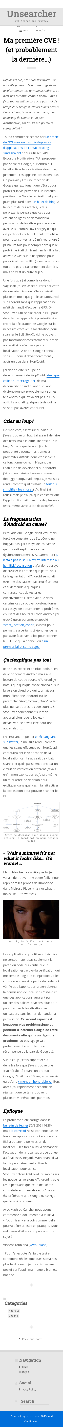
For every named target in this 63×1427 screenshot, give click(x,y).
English (23, 1366)
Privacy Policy (27, 1389)
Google (40, 30)
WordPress (31, 1421)
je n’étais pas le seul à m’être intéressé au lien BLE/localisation (31, 560)
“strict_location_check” (18, 625)
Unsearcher (31, 14)
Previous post (32, 1339)
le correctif (18, 1131)
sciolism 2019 (37, 1416)
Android (28, 30)
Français (24, 1372)
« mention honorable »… (35, 1081)
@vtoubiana (38, 1245)
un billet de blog (43, 202)
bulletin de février (15, 1125)
